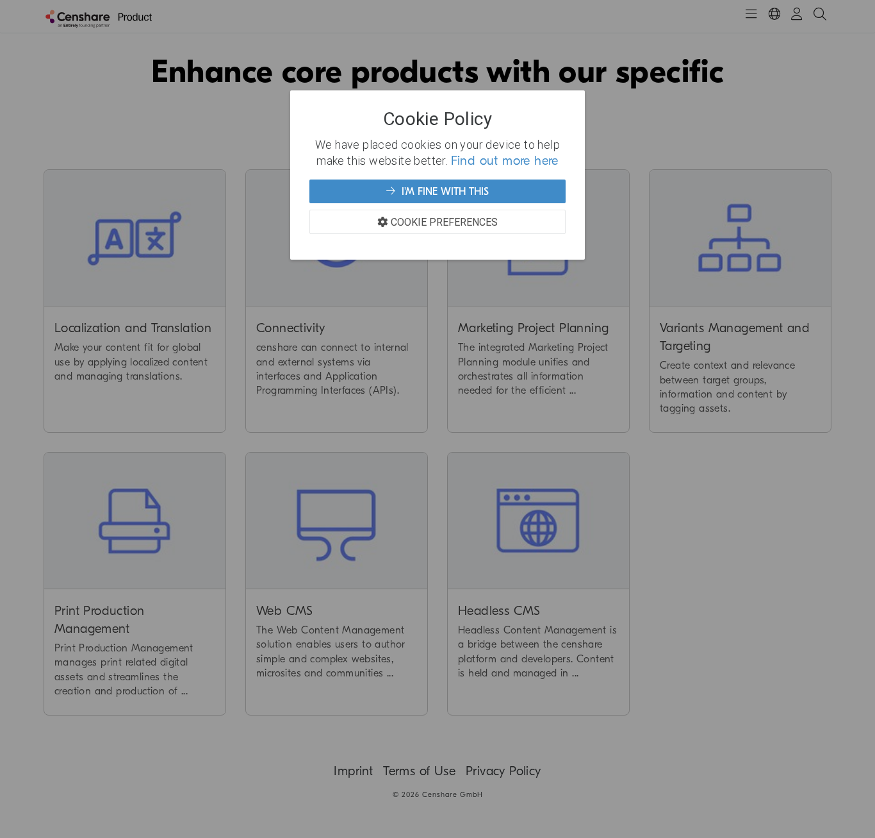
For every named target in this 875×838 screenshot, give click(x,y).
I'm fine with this (443, 191)
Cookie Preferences (444, 221)
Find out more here (505, 160)
